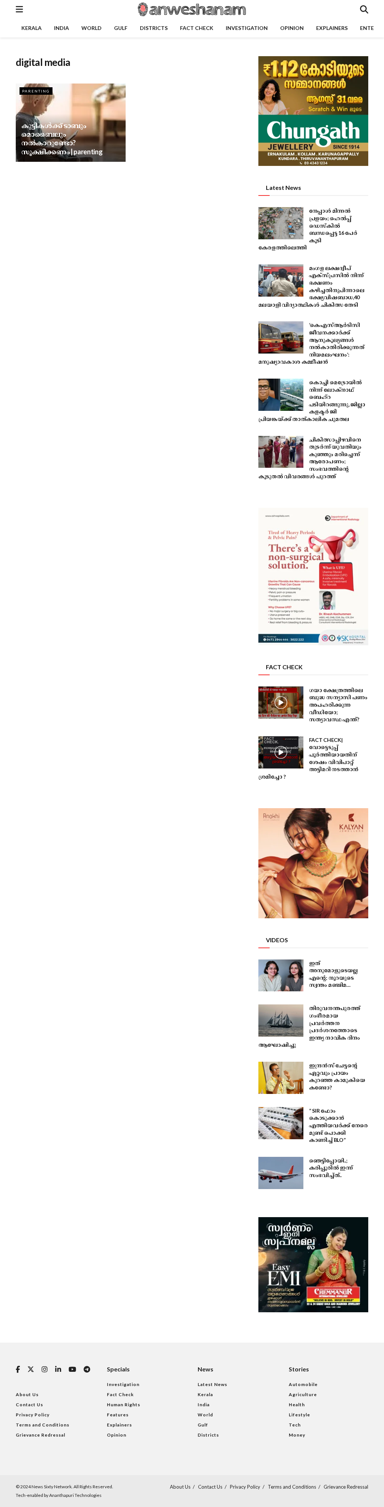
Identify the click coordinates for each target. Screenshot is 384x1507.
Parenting (36, 91)
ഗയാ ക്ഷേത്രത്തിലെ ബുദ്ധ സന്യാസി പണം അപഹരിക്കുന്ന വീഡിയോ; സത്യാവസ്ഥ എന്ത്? (338, 704)
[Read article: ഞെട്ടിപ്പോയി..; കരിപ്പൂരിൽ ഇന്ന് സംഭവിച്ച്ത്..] (280, 1173)
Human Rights (123, 1404)
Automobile (303, 1384)
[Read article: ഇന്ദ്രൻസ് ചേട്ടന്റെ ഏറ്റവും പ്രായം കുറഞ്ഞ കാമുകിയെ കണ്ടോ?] (280, 1078)
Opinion (292, 28)
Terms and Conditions (42, 1425)
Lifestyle (299, 1414)
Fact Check (196, 28)
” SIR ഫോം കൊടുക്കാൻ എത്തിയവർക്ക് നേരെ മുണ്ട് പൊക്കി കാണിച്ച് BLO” (338, 1125)
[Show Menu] (19, 9)
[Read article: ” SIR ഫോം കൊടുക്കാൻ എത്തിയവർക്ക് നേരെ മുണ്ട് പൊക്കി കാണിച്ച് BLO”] (280, 1123)
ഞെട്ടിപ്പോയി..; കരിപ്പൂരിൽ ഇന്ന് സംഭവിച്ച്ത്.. (331, 1167)
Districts (154, 28)
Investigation (247, 28)
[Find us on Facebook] (18, 1369)
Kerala (31, 28)
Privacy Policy (33, 1414)
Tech (295, 1425)
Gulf (121, 28)
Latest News (212, 1384)
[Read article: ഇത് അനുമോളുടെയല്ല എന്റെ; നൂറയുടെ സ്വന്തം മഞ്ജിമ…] (280, 975)
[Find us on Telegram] (87, 1369)
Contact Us (29, 1404)
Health (297, 1404)
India (61, 28)
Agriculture (303, 1394)
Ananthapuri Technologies (75, 1495)
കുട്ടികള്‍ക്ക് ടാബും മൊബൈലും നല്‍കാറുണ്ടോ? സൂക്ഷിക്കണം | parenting (61, 138)
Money (297, 1435)
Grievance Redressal (40, 1435)
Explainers (332, 28)
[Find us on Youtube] (72, 1369)
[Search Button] (364, 9)
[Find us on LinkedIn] (58, 1369)
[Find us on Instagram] (45, 1369)
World (91, 28)
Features (118, 1414)
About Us (27, 1394)
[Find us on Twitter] (30, 1369)
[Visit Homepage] (191, 9)
